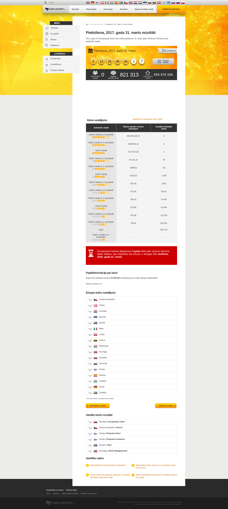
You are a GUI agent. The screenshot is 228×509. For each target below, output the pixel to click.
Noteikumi (55, 45)
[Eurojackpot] (55, 9)
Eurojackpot (56, 59)
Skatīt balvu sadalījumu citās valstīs (147, 119)
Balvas (53, 40)
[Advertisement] (131, 100)
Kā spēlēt (55, 34)
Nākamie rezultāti (166, 406)
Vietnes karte (71, 490)
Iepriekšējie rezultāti (98, 406)
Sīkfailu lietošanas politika (70, 493)
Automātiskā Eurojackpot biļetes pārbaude (108, 465)
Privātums (56, 493)
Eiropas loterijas (57, 70)
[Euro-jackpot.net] (87, 24)
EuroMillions (56, 64)
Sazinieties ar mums (54, 490)
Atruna (48, 493)
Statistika (54, 28)
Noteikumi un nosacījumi (89, 493)
